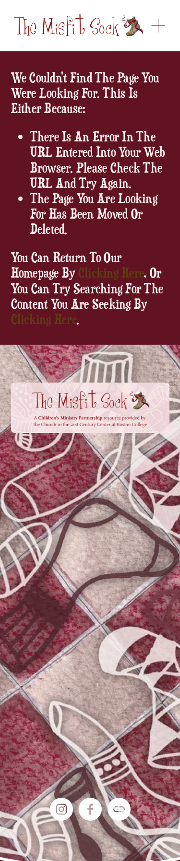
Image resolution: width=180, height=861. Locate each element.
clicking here (111, 272)
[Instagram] (61, 809)
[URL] (119, 809)
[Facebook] (90, 809)
